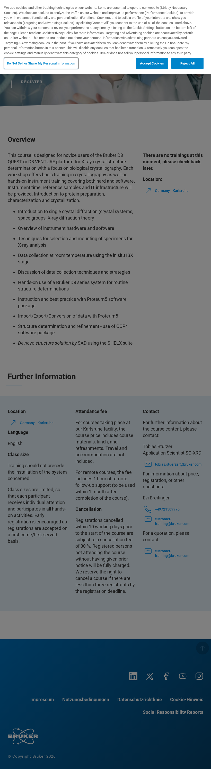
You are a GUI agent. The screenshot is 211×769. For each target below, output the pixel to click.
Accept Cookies (152, 63)
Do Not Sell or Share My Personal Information (41, 63)
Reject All (187, 63)
